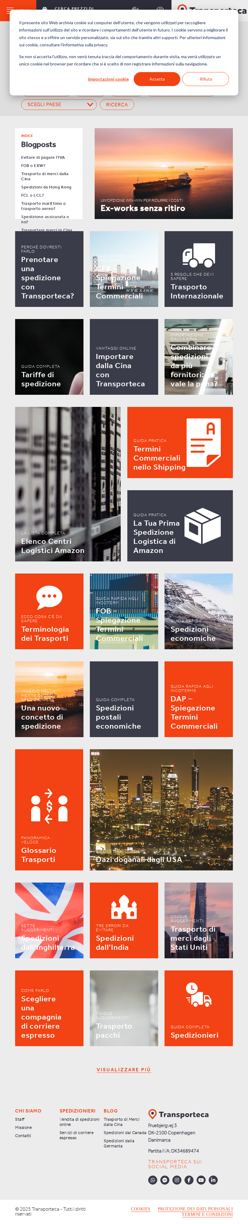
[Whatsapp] (152, 1180)
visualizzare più (124, 1070)
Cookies (141, 1209)
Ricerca (117, 105)
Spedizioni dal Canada (125, 1133)
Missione (23, 1128)
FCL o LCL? (32, 195)
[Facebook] (189, 1180)
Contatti (23, 1136)
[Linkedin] (213, 1180)
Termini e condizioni (207, 1214)
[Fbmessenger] (164, 1180)
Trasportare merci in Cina (46, 230)
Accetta (157, 78)
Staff (19, 1120)
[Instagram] (176, 1180)
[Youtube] (201, 1180)
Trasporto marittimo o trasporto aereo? (43, 206)
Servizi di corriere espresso (77, 1135)
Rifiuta (206, 78)
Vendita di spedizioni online (80, 1122)
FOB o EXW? (33, 166)
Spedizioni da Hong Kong (46, 187)
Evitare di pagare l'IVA (43, 158)
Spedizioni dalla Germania (119, 1143)
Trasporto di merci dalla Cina (44, 176)
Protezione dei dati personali (195, 1209)
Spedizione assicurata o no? (45, 219)
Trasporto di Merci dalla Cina (121, 1122)
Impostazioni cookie (108, 78)
